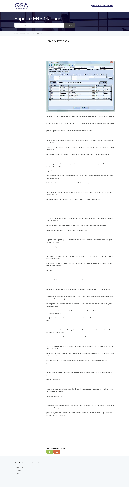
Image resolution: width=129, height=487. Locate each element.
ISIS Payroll (17, 470)
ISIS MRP (17, 473)
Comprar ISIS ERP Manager (102, 6)
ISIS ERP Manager (19, 467)
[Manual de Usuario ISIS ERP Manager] (21, 8)
